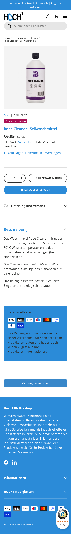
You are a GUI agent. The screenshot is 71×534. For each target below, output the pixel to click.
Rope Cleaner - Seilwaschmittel (20, 41)
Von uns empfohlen (28, 38)
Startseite (9, 38)
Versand (23, 142)
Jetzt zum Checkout (35, 190)
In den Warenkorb (48, 178)
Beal (6, 115)
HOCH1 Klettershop (22, 524)
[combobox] (35, 26)
